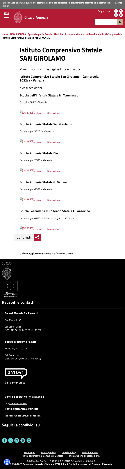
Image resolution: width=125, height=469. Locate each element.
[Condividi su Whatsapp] (29, 440)
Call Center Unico (15, 382)
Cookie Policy (69, 452)
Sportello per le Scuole (40, 34)
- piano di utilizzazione (47, 113)
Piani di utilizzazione (64, 34)
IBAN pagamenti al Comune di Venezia (43, 456)
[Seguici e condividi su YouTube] (22, 440)
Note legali (29, 452)
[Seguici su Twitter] (116, 15)
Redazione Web (90, 452)
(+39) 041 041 (12, 330)
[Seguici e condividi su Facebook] (4, 440)
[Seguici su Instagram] (121, 11)
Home (5, 34)
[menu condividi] (37, 237)
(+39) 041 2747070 (17, 403)
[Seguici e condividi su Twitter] (10, 440)
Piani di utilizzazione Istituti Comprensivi (99, 34)
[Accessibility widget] (7, 462)
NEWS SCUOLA (18, 34)
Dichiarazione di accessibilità (84, 456)
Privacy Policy (48, 452)
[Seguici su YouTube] (121, 15)
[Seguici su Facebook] (116, 11)
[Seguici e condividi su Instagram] (16, 440)
